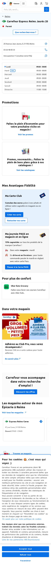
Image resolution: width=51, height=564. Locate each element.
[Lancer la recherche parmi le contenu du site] (46, 9)
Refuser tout (25, 555)
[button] (23, 3)
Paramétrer (25, 560)
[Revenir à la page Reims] (3, 16)
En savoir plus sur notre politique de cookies (21, 519)
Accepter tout (25, 549)
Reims (7, 16)
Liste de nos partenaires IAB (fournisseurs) (20, 539)
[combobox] (25, 9)
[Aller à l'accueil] (4, 3)
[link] (40, 422)
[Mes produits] (36, 3)
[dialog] (25, 509)
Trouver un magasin (22, 453)
